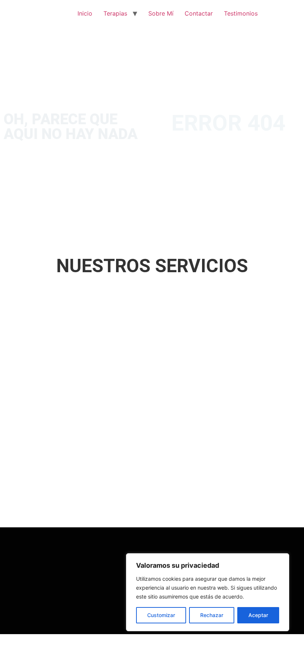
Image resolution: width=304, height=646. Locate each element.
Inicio (84, 13)
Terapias (115, 13)
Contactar (199, 13)
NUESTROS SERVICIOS (152, 266)
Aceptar (258, 615)
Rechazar (211, 615)
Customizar (161, 615)
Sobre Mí (161, 13)
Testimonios (241, 13)
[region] (207, 592)
